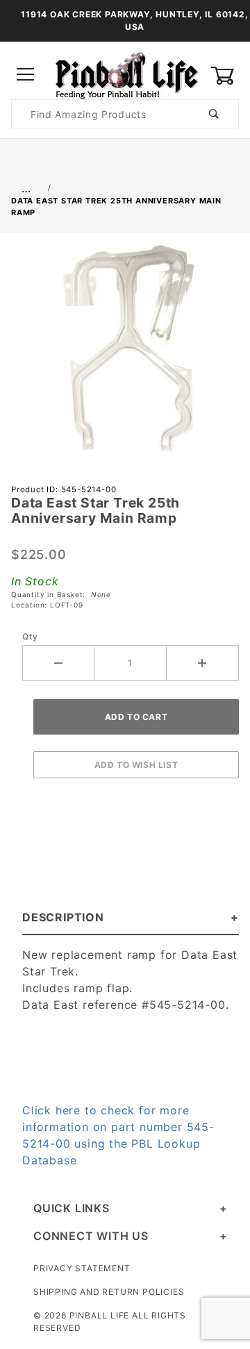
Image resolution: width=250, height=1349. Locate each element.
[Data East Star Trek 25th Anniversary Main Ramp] (125, 356)
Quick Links (71, 1208)
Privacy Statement (82, 1268)
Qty (30, 636)
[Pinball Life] (125, 74)
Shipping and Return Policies (108, 1292)
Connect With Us (91, 1236)
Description (63, 917)
